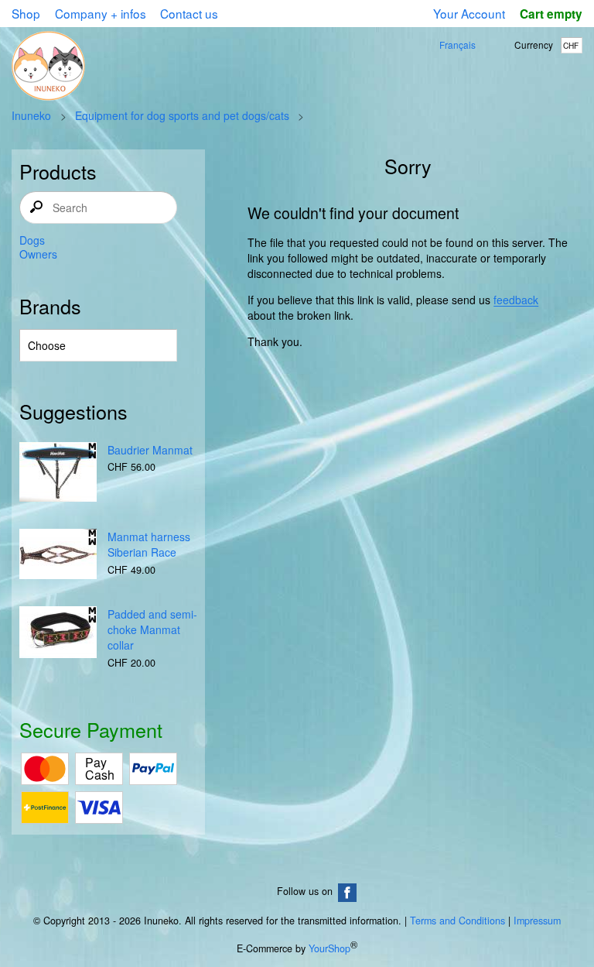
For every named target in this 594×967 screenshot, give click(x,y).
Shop (26, 13)
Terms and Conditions (457, 921)
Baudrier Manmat (150, 450)
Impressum (537, 921)
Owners (38, 254)
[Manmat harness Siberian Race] (58, 555)
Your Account (469, 13)
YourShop (329, 948)
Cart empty (551, 13)
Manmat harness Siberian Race (149, 544)
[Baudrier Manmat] (58, 473)
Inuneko (31, 115)
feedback (515, 299)
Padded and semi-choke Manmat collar (152, 629)
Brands (50, 306)
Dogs (32, 240)
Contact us (189, 13)
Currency (533, 44)
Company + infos (100, 13)
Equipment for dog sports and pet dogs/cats (182, 115)
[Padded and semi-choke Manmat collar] (58, 633)
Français (457, 44)
